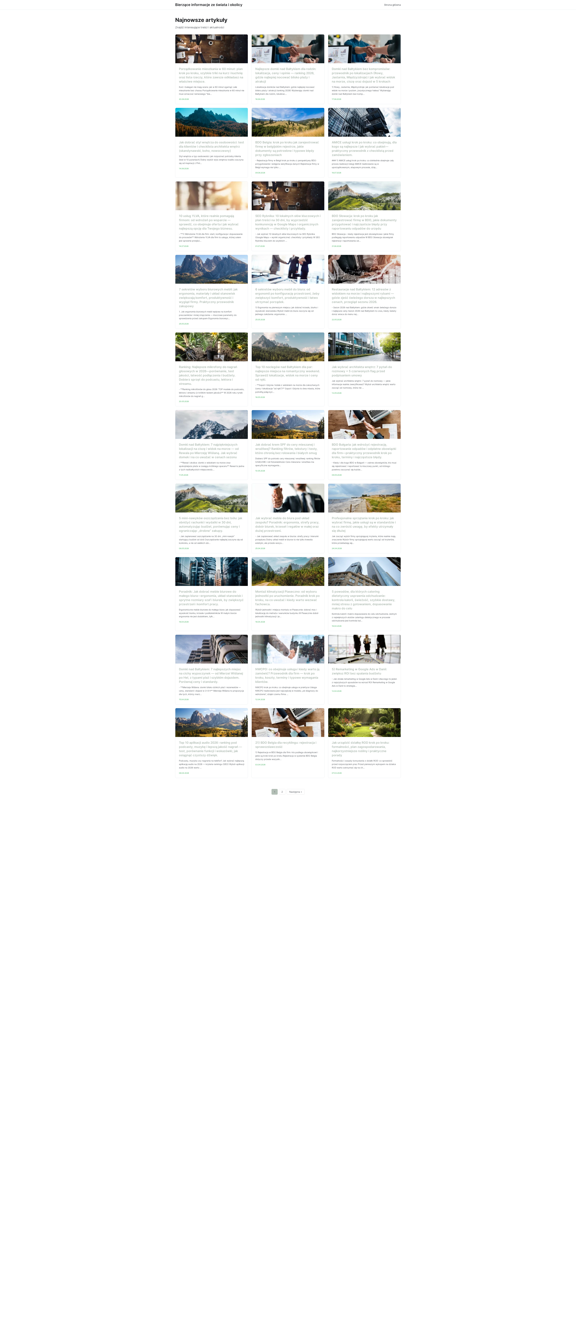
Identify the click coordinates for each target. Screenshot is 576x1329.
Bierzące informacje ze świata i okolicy (208, 5)
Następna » (295, 791)
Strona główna (392, 4)
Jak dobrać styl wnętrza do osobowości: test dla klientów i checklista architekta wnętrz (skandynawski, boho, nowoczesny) (211, 147)
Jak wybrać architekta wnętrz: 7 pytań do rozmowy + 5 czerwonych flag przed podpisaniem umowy (362, 371)
